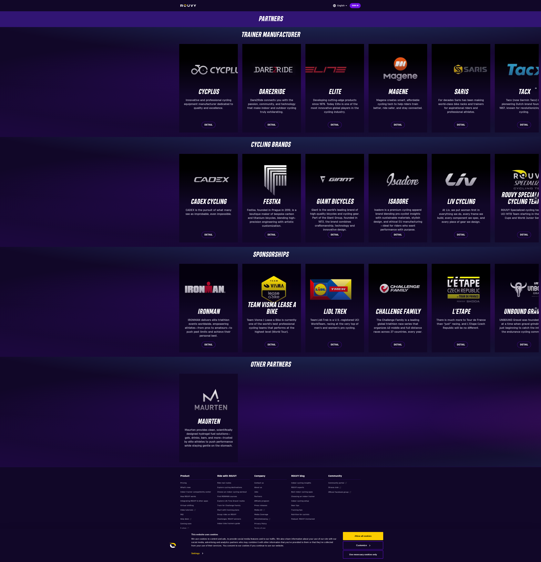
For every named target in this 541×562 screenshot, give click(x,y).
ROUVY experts (297, 487)
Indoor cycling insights (301, 483)
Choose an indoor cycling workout (232, 492)
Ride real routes (224, 483)
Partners (258, 496)
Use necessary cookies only (363, 554)
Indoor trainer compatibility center (195, 492)
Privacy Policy (260, 524)
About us (258, 487)
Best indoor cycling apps (302, 492)
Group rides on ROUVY (226, 514)
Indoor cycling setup (300, 501)
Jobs (256, 492)
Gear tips (295, 505)
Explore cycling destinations (229, 487)
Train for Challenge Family (228, 505)
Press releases (260, 505)
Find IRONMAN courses (227, 496)
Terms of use (259, 528)
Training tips (296, 510)
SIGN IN (355, 6)
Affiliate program (261, 501)
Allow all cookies (363, 536)
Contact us (259, 483)
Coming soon (185, 524)
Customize (361, 545)
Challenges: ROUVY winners (229, 519)
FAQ (181, 514)
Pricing (183, 483)
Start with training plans (228, 510)
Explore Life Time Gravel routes (231, 501)
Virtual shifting (187, 505)
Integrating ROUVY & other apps (194, 501)
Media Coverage (261, 514)
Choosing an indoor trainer (303, 496)
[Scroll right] (535, 88)
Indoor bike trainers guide (228, 524)
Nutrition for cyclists (300, 514)
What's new (185, 487)
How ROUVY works (188, 496)
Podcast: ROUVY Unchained (303, 519)
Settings (195, 553)
